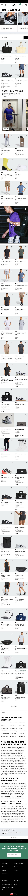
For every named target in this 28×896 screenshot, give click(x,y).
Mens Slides (22, 725)
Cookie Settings (5, 880)
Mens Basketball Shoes (3, 725)
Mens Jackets (13, 722)
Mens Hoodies (4, 736)
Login (7, 840)
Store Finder (5, 863)
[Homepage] (14, 5)
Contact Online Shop (18, 863)
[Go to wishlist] (5, 5)
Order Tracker (5, 873)
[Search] (22, 5)
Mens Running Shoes (13, 731)
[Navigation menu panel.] (2, 5)
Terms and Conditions (6, 884)
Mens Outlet (22, 736)
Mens (2, 722)
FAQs (3, 866)
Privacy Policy (17, 880)
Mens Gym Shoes (21, 734)
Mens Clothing (4, 728)
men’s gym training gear (12, 748)
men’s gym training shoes (18, 794)
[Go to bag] (25, 5)
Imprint (15, 884)
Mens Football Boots (4, 731)
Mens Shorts (22, 722)
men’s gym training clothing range (9, 763)
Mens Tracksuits (23, 731)
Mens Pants (13, 725)
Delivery (15, 870)
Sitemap (16, 866)
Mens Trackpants (21, 728)
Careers (4, 870)
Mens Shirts (13, 733)
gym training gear (11, 753)
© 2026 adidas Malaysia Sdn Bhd (8, 888)
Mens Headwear (5, 733)
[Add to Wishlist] (12, 42)
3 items (5, 128)
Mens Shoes (13, 736)
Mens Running (13, 728)
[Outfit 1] (14, 115)
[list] (14, 115)
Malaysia (16, 894)
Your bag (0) (19, 840)
